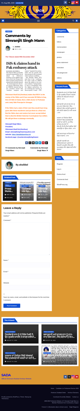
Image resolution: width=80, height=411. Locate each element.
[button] (73, 20)
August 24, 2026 (12, 361)
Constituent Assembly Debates (62, 397)
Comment (7, 220)
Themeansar (4, 398)
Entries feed (61, 174)
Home (52, 388)
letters (59, 42)
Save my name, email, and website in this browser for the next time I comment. (26, 298)
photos (59, 57)
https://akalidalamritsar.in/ (21, 134)
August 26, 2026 (50, 340)
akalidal (17, 47)
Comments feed (62, 179)
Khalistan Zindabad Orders (58, 392)
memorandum (62, 47)
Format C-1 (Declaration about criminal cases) (55, 407)
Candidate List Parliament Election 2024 (67, 388)
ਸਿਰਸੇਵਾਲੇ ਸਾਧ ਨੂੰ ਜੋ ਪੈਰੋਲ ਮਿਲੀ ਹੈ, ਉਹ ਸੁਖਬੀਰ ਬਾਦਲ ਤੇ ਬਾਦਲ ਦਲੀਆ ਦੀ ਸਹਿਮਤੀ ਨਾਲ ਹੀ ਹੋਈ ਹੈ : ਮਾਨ (19, 337)
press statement (8, 186)
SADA (40, 10)
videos (59, 78)
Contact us (75, 397)
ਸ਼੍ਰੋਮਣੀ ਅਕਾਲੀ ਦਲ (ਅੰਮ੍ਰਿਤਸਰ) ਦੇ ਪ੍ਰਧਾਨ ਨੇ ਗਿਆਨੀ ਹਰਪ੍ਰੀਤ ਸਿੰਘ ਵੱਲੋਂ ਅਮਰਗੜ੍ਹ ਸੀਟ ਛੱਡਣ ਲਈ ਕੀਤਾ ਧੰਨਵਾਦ (66, 145)
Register (60, 164)
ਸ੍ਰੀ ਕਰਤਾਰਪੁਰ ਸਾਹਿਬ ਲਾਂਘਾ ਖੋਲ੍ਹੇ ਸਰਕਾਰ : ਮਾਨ (57, 356)
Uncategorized (62, 73)
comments (9, 31)
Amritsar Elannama (73, 392)
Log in (59, 169)
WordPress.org (62, 184)
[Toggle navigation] (38, 20)
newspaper (61, 52)
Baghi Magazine (74, 407)
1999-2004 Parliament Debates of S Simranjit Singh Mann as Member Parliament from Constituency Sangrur (61, 402)
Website (6, 283)
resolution (60, 67)
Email (5, 271)
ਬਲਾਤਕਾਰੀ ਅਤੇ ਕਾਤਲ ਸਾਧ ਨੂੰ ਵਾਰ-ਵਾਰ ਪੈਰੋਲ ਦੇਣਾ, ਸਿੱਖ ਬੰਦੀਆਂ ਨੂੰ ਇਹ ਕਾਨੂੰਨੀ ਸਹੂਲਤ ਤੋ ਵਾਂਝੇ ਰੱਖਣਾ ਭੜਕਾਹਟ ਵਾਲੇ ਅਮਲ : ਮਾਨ (66, 108)
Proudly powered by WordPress (10, 397)
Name (6, 260)
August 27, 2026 (12, 340)
